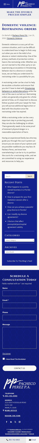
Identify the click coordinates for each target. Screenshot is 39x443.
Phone (5, 312)
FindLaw (31, 433)
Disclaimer (6, 353)
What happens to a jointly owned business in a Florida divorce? (18, 190)
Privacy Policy (26, 431)
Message (6, 324)
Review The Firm (12, 416)
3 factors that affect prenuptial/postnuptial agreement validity (16, 224)
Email (5, 300)
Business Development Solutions (16, 433)
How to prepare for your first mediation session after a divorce (19, 200)
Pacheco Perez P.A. (19, 35)
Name (5, 288)
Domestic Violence (14, 38)
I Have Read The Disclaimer (16, 359)
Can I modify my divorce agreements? (17, 215)
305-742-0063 (11, 396)
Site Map (18, 431)
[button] (6, 4)
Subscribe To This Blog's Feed (19, 261)
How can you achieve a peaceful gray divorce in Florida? (20, 208)
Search (30, 176)
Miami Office (11, 410)
